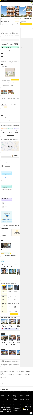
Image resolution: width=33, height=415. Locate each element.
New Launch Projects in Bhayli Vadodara (10, 344)
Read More (1, 5)
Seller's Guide (27, 398)
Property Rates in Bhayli (4, 235)
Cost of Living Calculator (22, 396)
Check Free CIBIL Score (22, 399)
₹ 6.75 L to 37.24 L (4, 326)
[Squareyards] (1, 1)
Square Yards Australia (9, 395)
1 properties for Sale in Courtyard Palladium (10, 255)
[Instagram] (27, 409)
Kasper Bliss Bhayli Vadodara (11, 371)
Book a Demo (17, 225)
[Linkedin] (24, 409)
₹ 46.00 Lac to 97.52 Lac (12, 276)
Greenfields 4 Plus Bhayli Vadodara (28, 371)
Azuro (7, 398)
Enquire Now (4, 292)
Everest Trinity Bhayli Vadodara (19, 374)
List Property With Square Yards (16, 394)
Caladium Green (6, 203)
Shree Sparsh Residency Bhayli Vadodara (4, 371)
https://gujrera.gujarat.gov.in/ (7, 166)
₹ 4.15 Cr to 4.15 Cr (11, 342)
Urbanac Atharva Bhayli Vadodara (19, 370)
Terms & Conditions (2, 401)
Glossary (27, 394)
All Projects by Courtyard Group (10, 278)
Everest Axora (6, 206)
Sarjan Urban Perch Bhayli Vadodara (3, 370)
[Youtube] (25, 409)
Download (4, 132)
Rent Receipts (21, 398)
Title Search (21, 394)
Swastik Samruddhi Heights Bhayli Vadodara (12, 370)
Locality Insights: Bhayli (4, 228)
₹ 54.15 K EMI (8, 80)
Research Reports (27, 396)
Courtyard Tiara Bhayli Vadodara (3, 374)
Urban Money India (8, 396)
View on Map (10, 146)
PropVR (7, 399)
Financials (1, 396)
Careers (1, 394)
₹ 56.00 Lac (10, 326)
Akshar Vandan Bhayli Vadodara (11, 374)
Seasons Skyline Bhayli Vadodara (27, 374)
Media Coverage (2, 395)
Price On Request (3, 342)
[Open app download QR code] (32, 5)
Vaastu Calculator (21, 395)
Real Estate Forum (28, 395)
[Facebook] (23, 409)
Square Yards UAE (8, 394)
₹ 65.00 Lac (3, 276)
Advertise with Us (15, 398)
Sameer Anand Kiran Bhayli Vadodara (28, 370)
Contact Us (1, 398)
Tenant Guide (27, 399)
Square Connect (14, 395)
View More (21, 22)
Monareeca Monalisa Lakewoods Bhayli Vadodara (20, 371)
